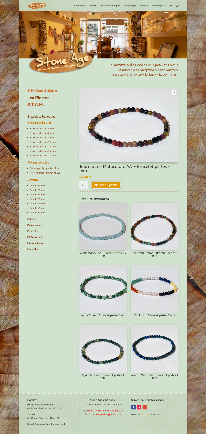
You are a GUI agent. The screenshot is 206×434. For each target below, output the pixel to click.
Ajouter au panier (105, 185)
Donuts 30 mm (37, 194)
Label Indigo (145, 415)
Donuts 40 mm (37, 203)
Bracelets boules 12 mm (43, 146)
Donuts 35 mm (37, 199)
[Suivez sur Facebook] (133, 407)
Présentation (80, 6)
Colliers (31, 219)
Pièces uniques (35, 243)
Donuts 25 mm (37, 190)
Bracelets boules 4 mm (42, 128)
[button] (173, 92)
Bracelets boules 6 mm (42, 133)
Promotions (33, 249)
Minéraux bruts (35, 237)
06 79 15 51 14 (115, 410)
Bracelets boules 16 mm (43, 155)
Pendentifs (32, 231)
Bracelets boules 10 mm (43, 142)
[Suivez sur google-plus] (145, 407)
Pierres (93, 6)
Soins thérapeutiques (110, 6)
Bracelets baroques (41, 116)
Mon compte (158, 6)
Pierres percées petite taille (44, 168)
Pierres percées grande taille (45, 172)
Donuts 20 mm (37, 185)
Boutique (144, 6)
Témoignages (130, 6)
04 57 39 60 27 (95, 410)
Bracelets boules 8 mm (42, 137)
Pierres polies (34, 225)
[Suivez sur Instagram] (139, 407)
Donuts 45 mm (37, 208)
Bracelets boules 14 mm (43, 151)
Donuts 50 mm (37, 212)
